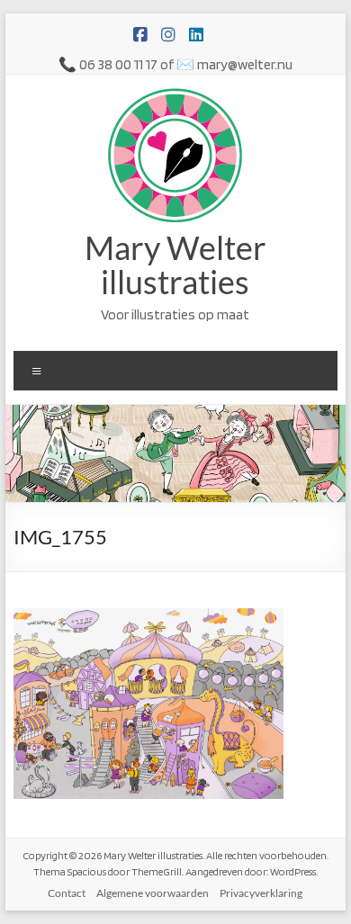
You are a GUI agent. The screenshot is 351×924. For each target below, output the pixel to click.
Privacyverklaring (261, 893)
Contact (67, 893)
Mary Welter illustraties (175, 264)
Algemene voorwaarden (152, 893)
